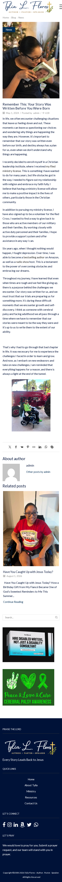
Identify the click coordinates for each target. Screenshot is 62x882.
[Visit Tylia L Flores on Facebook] (4, 825)
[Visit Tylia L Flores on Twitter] (29, 824)
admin (36, 113)
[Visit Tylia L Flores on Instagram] (9, 824)
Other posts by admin (38, 471)
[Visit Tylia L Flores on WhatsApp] (36, 824)
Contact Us (31, 803)
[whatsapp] (46, 447)
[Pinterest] (28, 447)
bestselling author (34, 257)
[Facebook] (16, 447)
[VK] (22, 447)
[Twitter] (11, 447)
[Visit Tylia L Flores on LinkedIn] (16, 824)
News (21, 17)
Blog (13, 17)
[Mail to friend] (34, 447)
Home (6, 17)
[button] (6, 543)
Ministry (31, 791)
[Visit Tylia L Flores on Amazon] (22, 824)
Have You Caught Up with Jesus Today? (28, 572)
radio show (22, 261)
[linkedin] (40, 447)
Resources (31, 797)
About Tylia (31, 785)
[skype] (51, 447)
